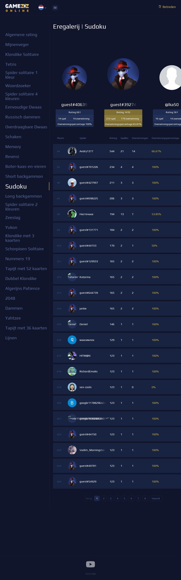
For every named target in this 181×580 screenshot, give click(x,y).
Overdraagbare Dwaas (26, 126)
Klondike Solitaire (22, 54)
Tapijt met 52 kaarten (26, 268)
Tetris (10, 64)
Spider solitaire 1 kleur (21, 75)
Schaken (13, 136)
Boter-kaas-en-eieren (25, 166)
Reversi (12, 156)
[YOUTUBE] (90, 564)
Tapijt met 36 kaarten (26, 328)
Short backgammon (24, 176)
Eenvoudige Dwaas (23, 107)
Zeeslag (12, 217)
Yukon (11, 227)
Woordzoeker (18, 85)
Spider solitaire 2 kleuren (21, 206)
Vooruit (156, 498)
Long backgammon (23, 196)
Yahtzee (13, 318)
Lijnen (11, 337)
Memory (13, 146)
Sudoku (16, 186)
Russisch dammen (22, 117)
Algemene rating (21, 34)
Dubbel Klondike (21, 278)
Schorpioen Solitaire (24, 248)
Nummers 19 (17, 258)
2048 (10, 298)
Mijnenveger (17, 44)
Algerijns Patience (22, 288)
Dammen (14, 308)
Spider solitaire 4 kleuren (21, 96)
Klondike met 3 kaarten (19, 238)
